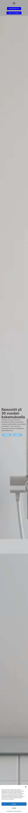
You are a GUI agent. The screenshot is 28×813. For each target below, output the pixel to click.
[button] (26, 787)
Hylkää (14, 808)
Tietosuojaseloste (17, 811)
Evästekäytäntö (10, 811)
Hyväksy (14, 804)
